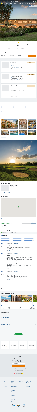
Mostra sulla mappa (21, 46)
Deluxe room (12, 65)
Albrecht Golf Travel (5, 3)
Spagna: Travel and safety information (18, 100)
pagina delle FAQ (12, 329)
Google (9, 250)
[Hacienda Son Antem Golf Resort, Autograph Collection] (9, 124)
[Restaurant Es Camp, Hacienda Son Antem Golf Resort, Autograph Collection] (5, 132)
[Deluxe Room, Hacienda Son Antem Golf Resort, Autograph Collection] (23, 126)
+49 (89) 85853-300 (18, 334)
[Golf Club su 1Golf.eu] (2, 1)
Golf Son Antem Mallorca (16, 67)
